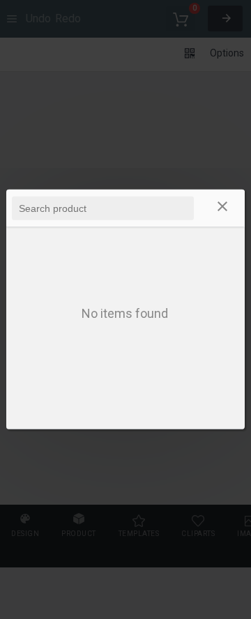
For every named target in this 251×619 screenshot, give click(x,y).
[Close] (222, 208)
